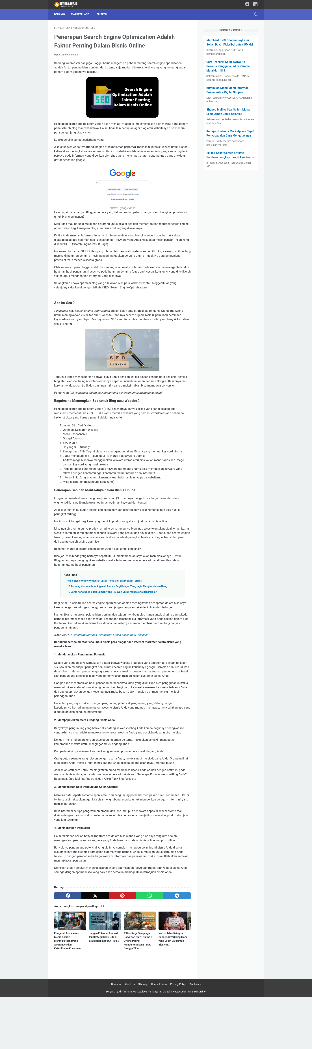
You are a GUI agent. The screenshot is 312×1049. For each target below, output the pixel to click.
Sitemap (143, 984)
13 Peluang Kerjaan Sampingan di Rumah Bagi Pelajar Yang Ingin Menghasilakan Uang (117, 586)
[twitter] (95, 895)
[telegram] (177, 895)
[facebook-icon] (247, 4)
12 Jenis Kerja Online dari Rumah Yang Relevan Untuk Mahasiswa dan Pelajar (112, 591)
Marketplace (80, 14)
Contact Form (159, 984)
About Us (129, 984)
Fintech (102, 14)
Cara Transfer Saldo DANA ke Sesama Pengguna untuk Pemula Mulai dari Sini (228, 66)
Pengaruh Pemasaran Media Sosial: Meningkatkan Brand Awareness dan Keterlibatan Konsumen (67, 941)
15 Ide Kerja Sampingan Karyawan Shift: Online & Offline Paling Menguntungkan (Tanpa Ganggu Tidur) (138, 941)
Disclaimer (195, 984)
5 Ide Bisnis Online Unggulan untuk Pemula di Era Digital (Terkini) (104, 580)
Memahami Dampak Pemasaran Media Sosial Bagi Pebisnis (109, 634)
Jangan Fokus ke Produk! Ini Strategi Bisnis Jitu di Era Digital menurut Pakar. (104, 937)
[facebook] (67, 895)
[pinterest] (122, 895)
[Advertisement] (108, 1022)
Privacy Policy (178, 984)
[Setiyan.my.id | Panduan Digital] (68, 4)
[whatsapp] (149, 895)
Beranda (60, 14)
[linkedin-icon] (255, 4)
